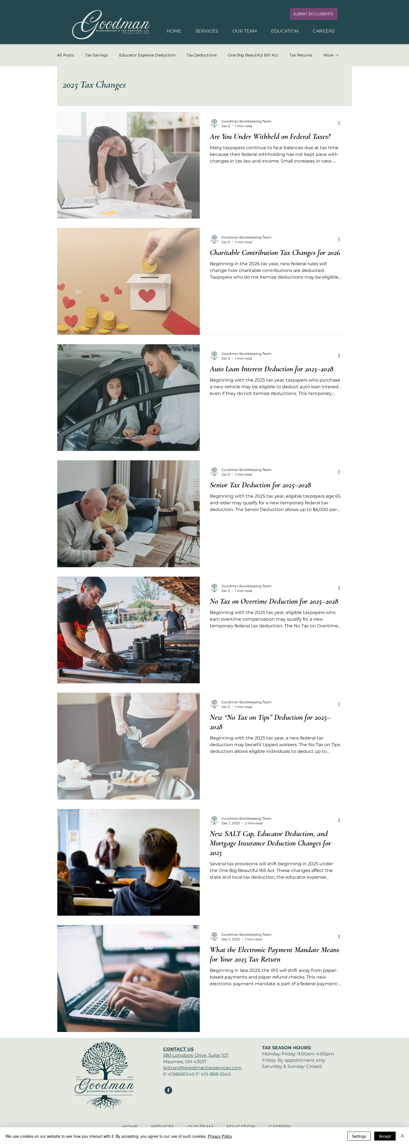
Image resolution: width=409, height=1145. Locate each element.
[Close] (402, 1136)
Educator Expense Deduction (147, 55)
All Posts (65, 55)
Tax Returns (300, 55)
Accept (385, 1136)
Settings (359, 1136)
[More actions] (340, 123)
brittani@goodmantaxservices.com (202, 1067)
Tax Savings (96, 55)
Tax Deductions (202, 55)
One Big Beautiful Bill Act (253, 55)
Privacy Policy (220, 1136)
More (328, 55)
